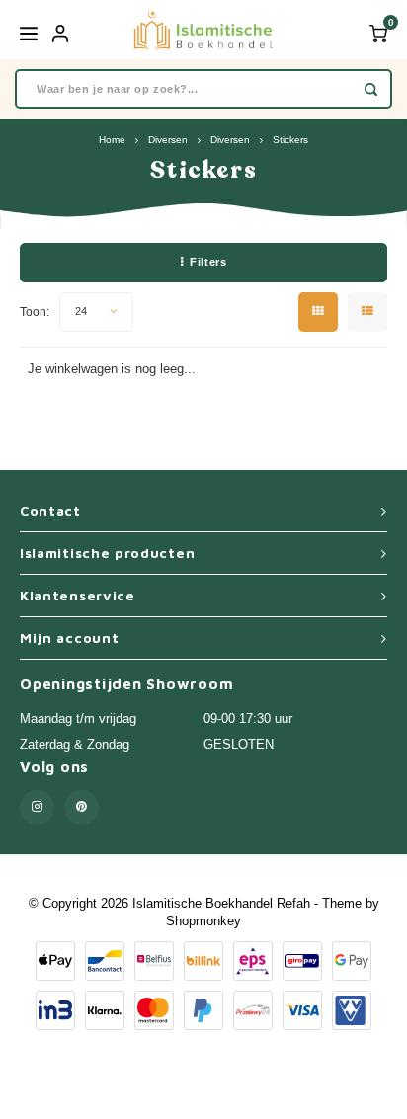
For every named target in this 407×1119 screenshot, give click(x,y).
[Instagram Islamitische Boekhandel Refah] (37, 807)
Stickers (290, 139)
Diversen (168, 139)
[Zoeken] (371, 89)
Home (112, 139)
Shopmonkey (203, 921)
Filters (208, 262)
